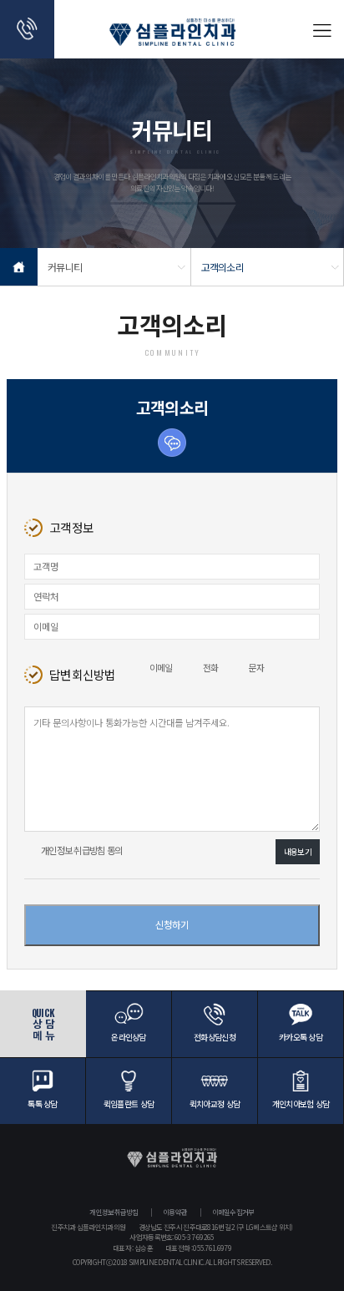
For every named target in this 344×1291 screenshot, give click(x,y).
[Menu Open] (321, 29)
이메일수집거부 (233, 1212)
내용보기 (297, 852)
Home (19, 267)
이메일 (161, 667)
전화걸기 (27, 29)
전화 (211, 667)
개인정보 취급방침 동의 (81, 850)
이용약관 (175, 1212)
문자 (256, 667)
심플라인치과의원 (172, 37)
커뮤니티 (65, 267)
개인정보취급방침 (113, 1212)
